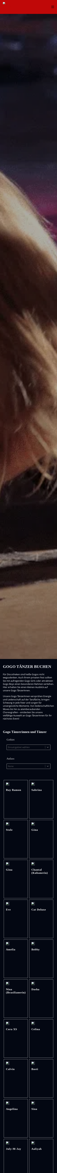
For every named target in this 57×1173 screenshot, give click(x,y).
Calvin (10, 1069)
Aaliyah (36, 1148)
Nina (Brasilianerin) (16, 991)
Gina (34, 829)
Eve (8, 909)
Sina (34, 1109)
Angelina (12, 1109)
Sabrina (36, 790)
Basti (34, 1069)
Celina (35, 1029)
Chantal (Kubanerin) (39, 871)
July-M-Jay (13, 1148)
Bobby (35, 949)
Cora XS (11, 1029)
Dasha (35, 989)
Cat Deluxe (38, 909)
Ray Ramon (13, 790)
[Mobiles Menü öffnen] (52, 7)
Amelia (10, 949)
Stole (9, 829)
